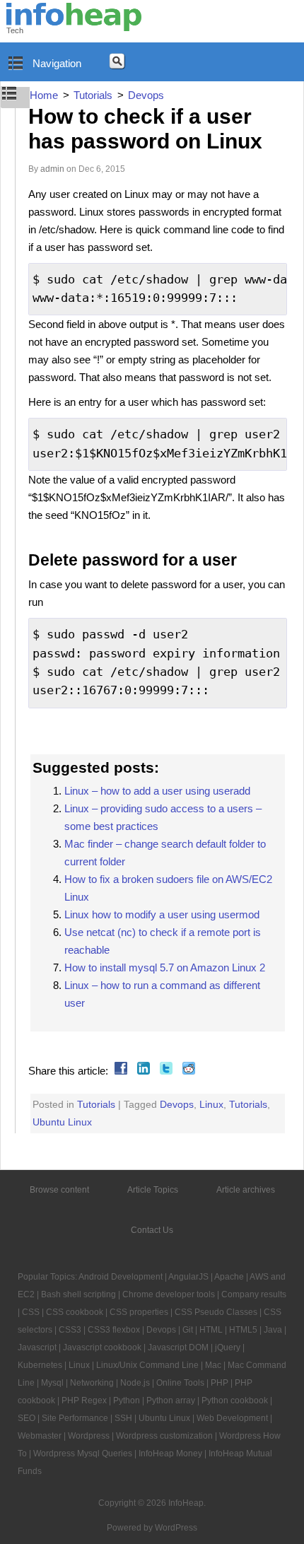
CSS (31, 1312)
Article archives (245, 1190)
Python (126, 1400)
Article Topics (152, 1190)
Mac (213, 1365)
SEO (26, 1418)
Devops (177, 1104)
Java (273, 1330)
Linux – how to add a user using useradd (157, 791)
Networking (92, 1383)
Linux (211, 1104)
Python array (170, 1400)
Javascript (37, 1347)
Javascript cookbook (102, 1347)
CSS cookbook (74, 1312)
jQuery (227, 1347)
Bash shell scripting (78, 1294)
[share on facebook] (119, 1071)
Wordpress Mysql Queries (82, 1453)
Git (187, 1330)
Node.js (135, 1383)
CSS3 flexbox (114, 1330)
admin (52, 169)
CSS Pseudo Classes (216, 1312)
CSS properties (139, 1312)
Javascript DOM (178, 1347)
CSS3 (70, 1330)
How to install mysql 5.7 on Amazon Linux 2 (164, 967)
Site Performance (75, 1418)
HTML (211, 1330)
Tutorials (96, 1104)
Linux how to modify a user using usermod (161, 914)
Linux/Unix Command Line (147, 1365)
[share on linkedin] (142, 1071)
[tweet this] (164, 1071)
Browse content (59, 1190)
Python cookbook (234, 1400)
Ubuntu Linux (62, 1122)
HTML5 (243, 1330)
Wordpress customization (164, 1436)
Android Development (120, 1277)
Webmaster (40, 1436)
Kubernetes (40, 1365)
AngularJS (188, 1277)
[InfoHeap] (73, 25)
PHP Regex (84, 1400)
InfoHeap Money (170, 1453)
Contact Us (152, 1230)
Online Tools (180, 1383)
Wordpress (89, 1436)
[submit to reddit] (187, 1071)
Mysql (52, 1383)
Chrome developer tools (168, 1294)
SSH (123, 1418)
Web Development (232, 1418)
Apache (229, 1277)
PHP (219, 1383)
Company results (253, 1294)
